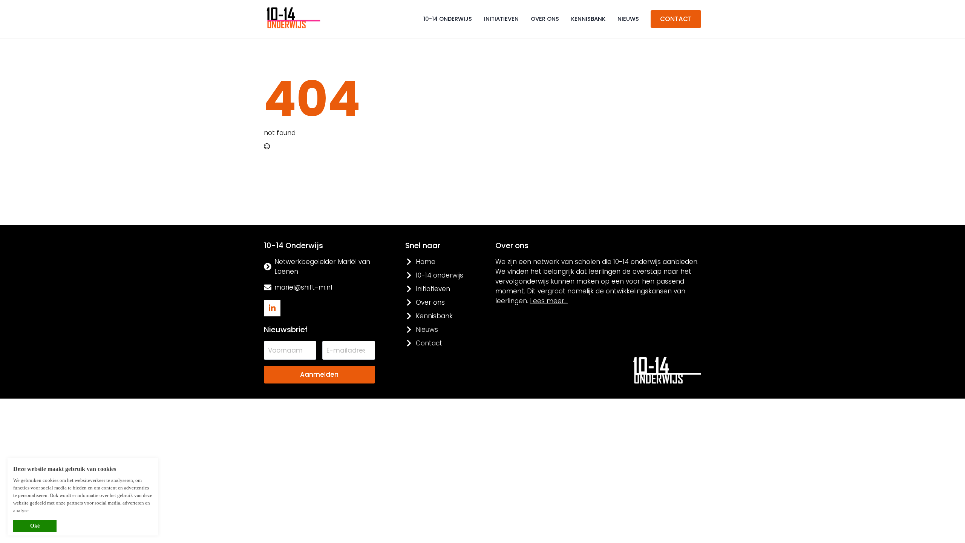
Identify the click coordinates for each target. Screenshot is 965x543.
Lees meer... (549, 300)
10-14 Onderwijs (447, 19)
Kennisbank (588, 19)
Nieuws (628, 19)
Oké (35, 526)
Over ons (545, 19)
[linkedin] (272, 308)
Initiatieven (501, 19)
